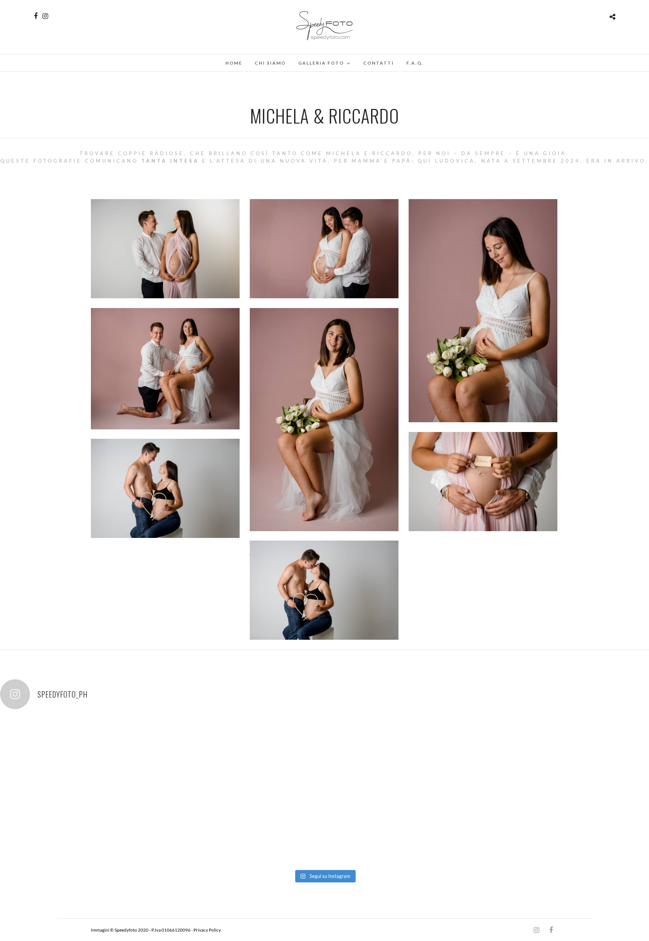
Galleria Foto (321, 63)
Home (233, 63)
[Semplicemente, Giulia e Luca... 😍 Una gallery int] (195, 754)
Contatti (378, 63)
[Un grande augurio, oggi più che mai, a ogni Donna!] (65, 827)
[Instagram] (45, 16)
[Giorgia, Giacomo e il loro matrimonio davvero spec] (65, 754)
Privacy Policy (207, 930)
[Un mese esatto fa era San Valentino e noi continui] (324, 754)
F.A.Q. (415, 63)
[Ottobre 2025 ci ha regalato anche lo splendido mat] (584, 754)
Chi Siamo (270, 63)
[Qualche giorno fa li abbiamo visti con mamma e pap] (454, 754)
